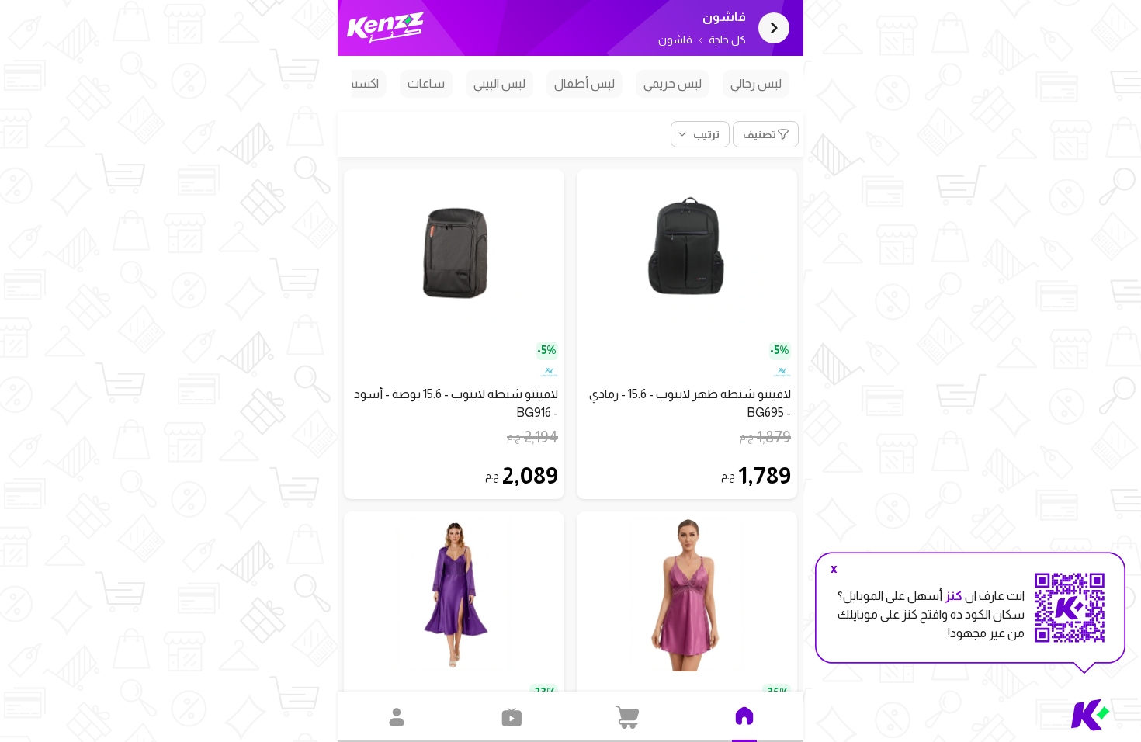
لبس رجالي (756, 83)
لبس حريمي (672, 83)
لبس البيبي (499, 83)
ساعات (426, 83)
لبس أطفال (584, 83)
